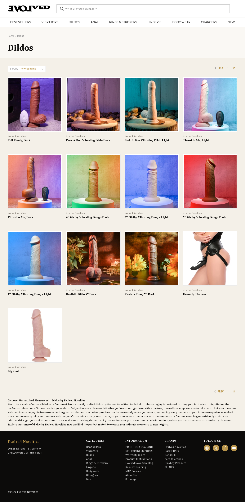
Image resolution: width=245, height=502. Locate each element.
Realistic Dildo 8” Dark (81, 294)
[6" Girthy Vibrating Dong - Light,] (151, 181)
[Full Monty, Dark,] (34, 104)
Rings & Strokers (123, 22)
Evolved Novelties (175, 447)
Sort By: (14, 68)
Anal (95, 22)
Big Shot (13, 371)
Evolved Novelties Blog (139, 463)
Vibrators (50, 22)
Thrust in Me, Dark (20, 217)
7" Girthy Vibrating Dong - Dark (204, 217)
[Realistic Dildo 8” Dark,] (93, 258)
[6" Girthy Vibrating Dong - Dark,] (93, 181)
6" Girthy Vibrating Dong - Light (146, 217)
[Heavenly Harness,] (210, 258)
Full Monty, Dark (19, 140)
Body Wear (181, 22)
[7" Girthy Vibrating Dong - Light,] (34, 258)
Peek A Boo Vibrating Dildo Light (147, 140)
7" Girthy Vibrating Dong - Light (29, 294)
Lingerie (155, 22)
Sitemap (130, 479)
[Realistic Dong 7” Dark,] (151, 258)
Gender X (170, 455)
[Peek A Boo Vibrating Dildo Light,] (151, 104)
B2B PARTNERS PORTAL (139, 451)
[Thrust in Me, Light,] (210, 104)
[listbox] (33, 69)
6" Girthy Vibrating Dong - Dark (87, 217)
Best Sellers (20, 22)
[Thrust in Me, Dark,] (34, 181)
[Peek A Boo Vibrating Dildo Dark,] (93, 104)
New (231, 22)
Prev (220, 68)
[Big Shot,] (34, 335)
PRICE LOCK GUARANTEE (140, 447)
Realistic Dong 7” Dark (140, 294)
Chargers (209, 22)
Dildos (74, 22)
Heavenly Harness (194, 294)
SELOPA (169, 467)
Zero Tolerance (174, 459)
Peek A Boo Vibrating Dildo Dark (88, 140)
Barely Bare (172, 451)
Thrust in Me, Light (196, 140)
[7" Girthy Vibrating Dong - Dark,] (210, 181)
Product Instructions (138, 459)
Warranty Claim (135, 455)
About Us (131, 475)
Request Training (135, 467)
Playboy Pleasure (175, 463)
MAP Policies (133, 471)
